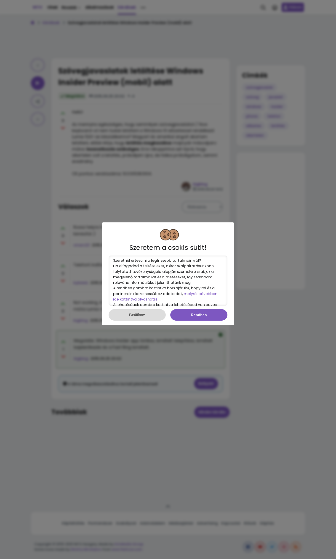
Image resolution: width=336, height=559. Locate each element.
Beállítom (137, 315)
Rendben (199, 315)
